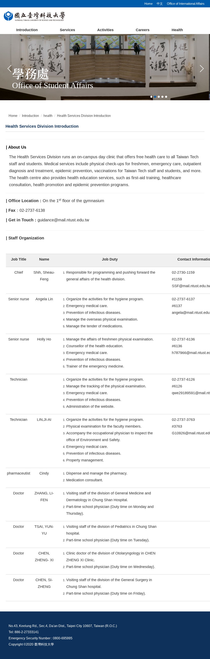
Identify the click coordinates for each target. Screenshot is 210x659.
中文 (160, 3)
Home (148, 3)
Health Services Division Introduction (84, 115)
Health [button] (177, 30)
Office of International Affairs (185, 3)
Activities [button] (105, 30)
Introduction (27, 30)
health (47, 115)
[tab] (151, 97)
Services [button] (67, 30)
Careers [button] (143, 30)
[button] (9, 68)
